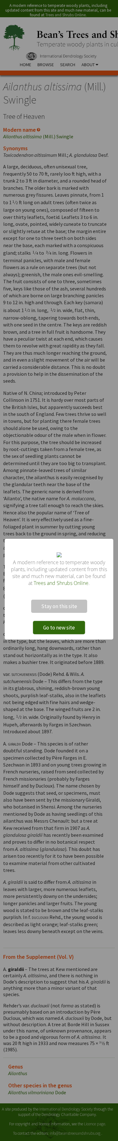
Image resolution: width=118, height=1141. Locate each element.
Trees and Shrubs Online (61, 583)
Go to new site (59, 627)
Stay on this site (59, 606)
